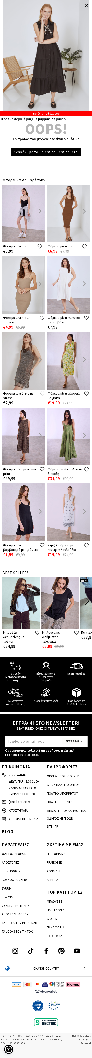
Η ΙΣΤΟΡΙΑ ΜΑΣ (57, 854)
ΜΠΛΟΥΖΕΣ (54, 901)
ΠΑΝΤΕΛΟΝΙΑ (55, 910)
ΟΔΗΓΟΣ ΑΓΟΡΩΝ (14, 854)
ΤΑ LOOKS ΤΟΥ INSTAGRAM (19, 923)
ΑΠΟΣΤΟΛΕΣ (10, 862)
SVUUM (6, 888)
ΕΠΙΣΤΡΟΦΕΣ (11, 871)
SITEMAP (52, 826)
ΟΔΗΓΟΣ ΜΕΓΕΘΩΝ (60, 819)
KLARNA (7, 897)
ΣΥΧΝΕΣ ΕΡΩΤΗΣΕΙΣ (16, 906)
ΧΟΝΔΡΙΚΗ (54, 871)
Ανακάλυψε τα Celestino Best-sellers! (46, 152)
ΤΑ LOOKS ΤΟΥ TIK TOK (17, 931)
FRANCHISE (54, 862)
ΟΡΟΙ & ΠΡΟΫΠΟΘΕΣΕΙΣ (63, 776)
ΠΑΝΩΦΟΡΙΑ (55, 927)
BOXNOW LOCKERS (14, 880)
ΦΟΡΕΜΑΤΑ (54, 919)
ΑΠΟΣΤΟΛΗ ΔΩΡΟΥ (15, 914)
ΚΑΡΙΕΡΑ (52, 880)
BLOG (7, 831)
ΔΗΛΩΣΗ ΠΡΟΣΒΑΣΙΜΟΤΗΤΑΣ (67, 811)
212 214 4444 (17, 775)
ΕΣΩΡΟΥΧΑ (54, 936)
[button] (8, 1049)
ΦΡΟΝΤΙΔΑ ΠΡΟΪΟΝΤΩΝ (63, 785)
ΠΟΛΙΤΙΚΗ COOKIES (59, 802)
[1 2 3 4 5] (46, 58)
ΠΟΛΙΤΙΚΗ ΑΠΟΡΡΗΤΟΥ (62, 793)
